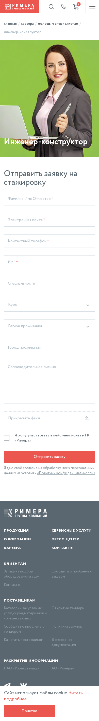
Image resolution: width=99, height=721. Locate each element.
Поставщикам (20, 600)
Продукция (16, 530)
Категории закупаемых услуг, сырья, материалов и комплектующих (25, 613)
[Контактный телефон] (64, 7)
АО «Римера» (63, 668)
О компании (17, 539)
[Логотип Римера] (19, 6)
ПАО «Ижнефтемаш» (21, 668)
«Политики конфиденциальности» (66, 473)
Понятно (29, 711)
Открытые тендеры (68, 608)
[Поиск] (51, 7)
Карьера (12, 547)
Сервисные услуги (72, 530)
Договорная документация (64, 642)
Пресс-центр (65, 539)
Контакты (63, 547)
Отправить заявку (49, 457)
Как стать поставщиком (23, 639)
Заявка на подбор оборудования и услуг (22, 574)
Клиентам (15, 563)
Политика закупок (67, 626)
